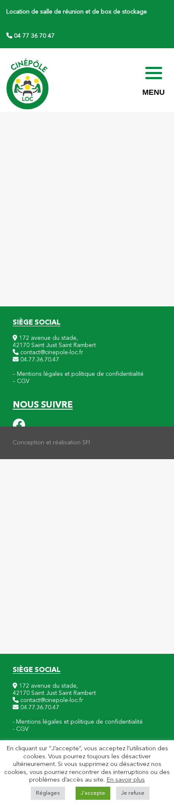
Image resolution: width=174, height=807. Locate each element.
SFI (86, 443)
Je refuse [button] (132, 793)
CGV (23, 381)
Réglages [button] (48, 793)
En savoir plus (125, 780)
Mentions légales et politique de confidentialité (80, 374)
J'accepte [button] (93, 793)
